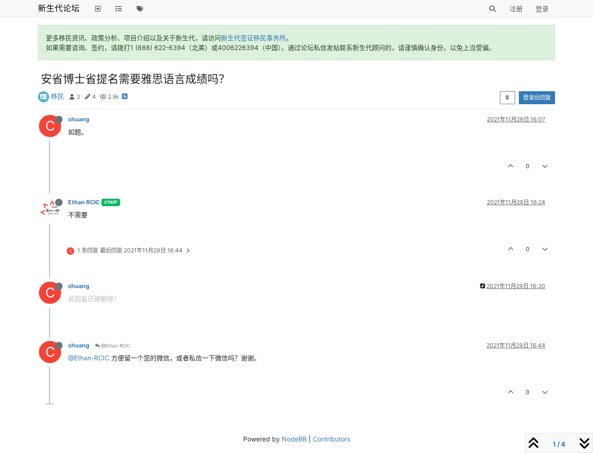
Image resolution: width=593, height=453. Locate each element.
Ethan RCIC (84, 202)
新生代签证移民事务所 (253, 38)
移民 (57, 96)
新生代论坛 (59, 8)
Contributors (331, 439)
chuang (78, 119)
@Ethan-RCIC (88, 358)
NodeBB (294, 439)
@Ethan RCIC (115, 345)
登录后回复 (537, 97)
